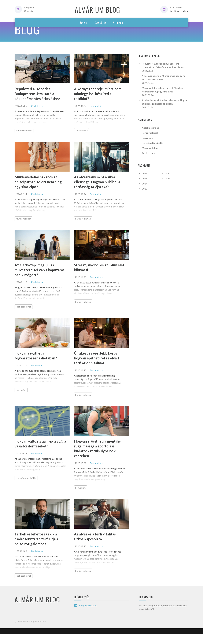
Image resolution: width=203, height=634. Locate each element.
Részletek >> (36, 106)
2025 (144, 178)
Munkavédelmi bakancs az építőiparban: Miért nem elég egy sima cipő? (38, 182)
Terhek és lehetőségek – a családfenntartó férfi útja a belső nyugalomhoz (36, 539)
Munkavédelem (23, 218)
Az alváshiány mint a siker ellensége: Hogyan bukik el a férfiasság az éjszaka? (97, 182)
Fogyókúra (21, 390)
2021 (167, 178)
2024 (144, 183)
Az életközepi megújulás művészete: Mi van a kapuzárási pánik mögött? (40, 270)
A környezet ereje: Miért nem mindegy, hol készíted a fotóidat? (97, 94)
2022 (167, 173)
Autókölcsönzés (24, 130)
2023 (144, 188)
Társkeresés (81, 130)
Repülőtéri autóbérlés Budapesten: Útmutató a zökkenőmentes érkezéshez (37, 94)
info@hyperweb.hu (179, 11)
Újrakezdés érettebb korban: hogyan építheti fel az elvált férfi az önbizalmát (97, 358)
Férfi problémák (83, 218)
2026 (144, 173)
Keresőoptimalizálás (26, 478)
